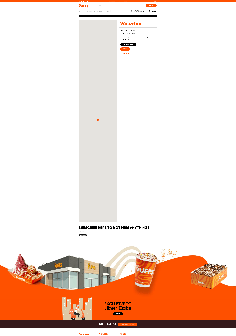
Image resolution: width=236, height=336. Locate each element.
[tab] (138, 23)
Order (151, 5)
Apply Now (126, 53)
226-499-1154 (126, 39)
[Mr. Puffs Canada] (83, 5)
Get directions (128, 44)
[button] (137, 11)
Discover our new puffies (118, 1)
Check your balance (127, 324)
